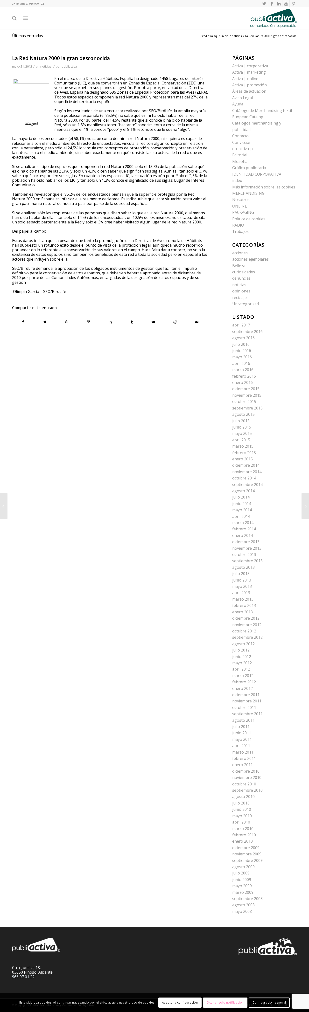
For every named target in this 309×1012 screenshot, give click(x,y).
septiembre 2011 (247, 713)
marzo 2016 (242, 369)
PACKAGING (243, 212)
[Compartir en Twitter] (45, 322)
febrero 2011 (244, 758)
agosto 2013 (243, 567)
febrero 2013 (244, 605)
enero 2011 (242, 764)
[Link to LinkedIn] (278, 3)
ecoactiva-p (242, 148)
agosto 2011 (243, 720)
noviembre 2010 (246, 777)
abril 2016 (241, 363)
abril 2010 (241, 822)
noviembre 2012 (246, 624)
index (237, 180)
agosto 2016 (243, 337)
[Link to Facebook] (271, 3)
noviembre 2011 (246, 701)
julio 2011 (241, 726)
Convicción (242, 142)
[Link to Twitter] (264, 3)
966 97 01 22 (23, 976)
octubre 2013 (244, 554)
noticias (45, 66)
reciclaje (239, 297)
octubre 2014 (244, 478)
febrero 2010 (244, 835)
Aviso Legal (242, 97)
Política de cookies (248, 219)
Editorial (239, 155)
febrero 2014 (244, 529)
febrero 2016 (244, 376)
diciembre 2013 (246, 541)
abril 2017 (241, 325)
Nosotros (241, 199)
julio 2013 (241, 573)
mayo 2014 (242, 510)
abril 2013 (241, 592)
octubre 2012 (244, 631)
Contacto (240, 136)
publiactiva (69, 66)
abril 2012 (241, 669)
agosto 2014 (243, 490)
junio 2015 (241, 427)
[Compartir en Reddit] (175, 322)
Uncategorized (245, 303)
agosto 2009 (243, 866)
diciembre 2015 (246, 388)
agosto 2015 (243, 414)
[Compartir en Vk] (153, 322)
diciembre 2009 (246, 847)
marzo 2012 (242, 675)
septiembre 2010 (247, 790)
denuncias (241, 278)
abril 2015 (241, 440)
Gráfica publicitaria (249, 167)
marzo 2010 (242, 828)
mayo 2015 (242, 433)
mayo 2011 (242, 739)
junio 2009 (241, 879)
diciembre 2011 (246, 694)
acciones (240, 253)
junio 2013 (241, 580)
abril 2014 (241, 516)
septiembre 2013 (247, 560)
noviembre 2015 (246, 395)
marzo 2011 (242, 752)
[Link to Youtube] (285, 3)
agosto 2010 (243, 796)
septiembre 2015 (247, 408)
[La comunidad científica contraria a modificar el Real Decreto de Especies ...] (3, 506)
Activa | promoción (249, 85)
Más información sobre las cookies (263, 187)
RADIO (238, 225)
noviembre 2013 (246, 548)
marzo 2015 (242, 446)
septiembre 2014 (247, 484)
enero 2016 (242, 382)
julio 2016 (241, 344)
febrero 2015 (244, 452)
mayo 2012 (242, 662)
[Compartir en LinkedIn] (110, 322)
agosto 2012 (243, 643)
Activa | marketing (249, 72)
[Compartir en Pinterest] (88, 322)
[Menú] (25, 18)
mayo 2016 (242, 357)
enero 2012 (242, 688)
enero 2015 (242, 459)
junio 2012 (241, 656)
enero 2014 (242, 535)
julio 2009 (241, 873)
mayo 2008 (242, 911)
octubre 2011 (244, 707)
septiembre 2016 (247, 331)
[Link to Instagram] (293, 3)
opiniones (241, 291)
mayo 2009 (242, 885)
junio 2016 (241, 350)
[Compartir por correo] (197, 322)
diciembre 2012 (246, 618)
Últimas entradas (27, 35)
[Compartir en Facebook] (23, 322)
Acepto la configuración (180, 1002)
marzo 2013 (242, 599)
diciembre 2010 (246, 771)
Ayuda (237, 104)
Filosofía (239, 161)
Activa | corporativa (250, 66)
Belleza (238, 265)
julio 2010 (241, 803)
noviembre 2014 (246, 471)
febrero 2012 (244, 682)
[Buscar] (14, 18)
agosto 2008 (243, 905)
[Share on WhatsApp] (66, 322)
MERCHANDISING (248, 193)
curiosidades (243, 272)
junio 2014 (241, 503)
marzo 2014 (242, 522)
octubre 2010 (244, 784)
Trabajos (240, 231)
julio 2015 (241, 420)
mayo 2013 (242, 586)
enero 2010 (242, 841)
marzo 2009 (242, 892)
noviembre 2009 (246, 854)
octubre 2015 (244, 401)
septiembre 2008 (247, 898)
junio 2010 (241, 809)
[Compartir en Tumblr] (132, 322)
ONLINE (239, 206)
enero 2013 (242, 612)
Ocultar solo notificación (225, 1002)
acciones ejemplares (250, 259)
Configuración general (269, 1002)
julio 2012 (241, 650)
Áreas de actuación (249, 91)
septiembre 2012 (247, 637)
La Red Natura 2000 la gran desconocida (61, 58)
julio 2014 (241, 497)
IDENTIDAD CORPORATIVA (256, 174)
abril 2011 (241, 745)
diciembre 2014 (246, 465)
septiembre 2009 (247, 860)
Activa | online (245, 78)
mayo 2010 (242, 815)
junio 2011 (241, 732)
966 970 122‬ (36, 3)
